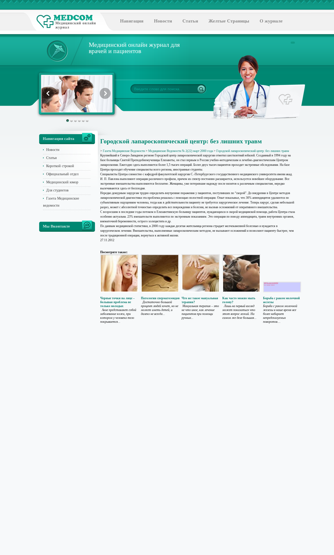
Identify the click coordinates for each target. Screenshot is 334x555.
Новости (163, 21)
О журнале (271, 21)
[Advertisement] (316, 209)
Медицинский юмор (62, 182)
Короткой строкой (60, 166)
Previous (48, 93)
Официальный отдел (62, 174)
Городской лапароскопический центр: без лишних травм (252, 151)
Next (105, 93)
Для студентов (57, 190)
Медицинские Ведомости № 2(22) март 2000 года (180, 151)
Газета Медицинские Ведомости (124, 151)
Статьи (190, 21)
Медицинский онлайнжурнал (75, 25)
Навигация (132, 21)
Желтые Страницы (228, 21)
